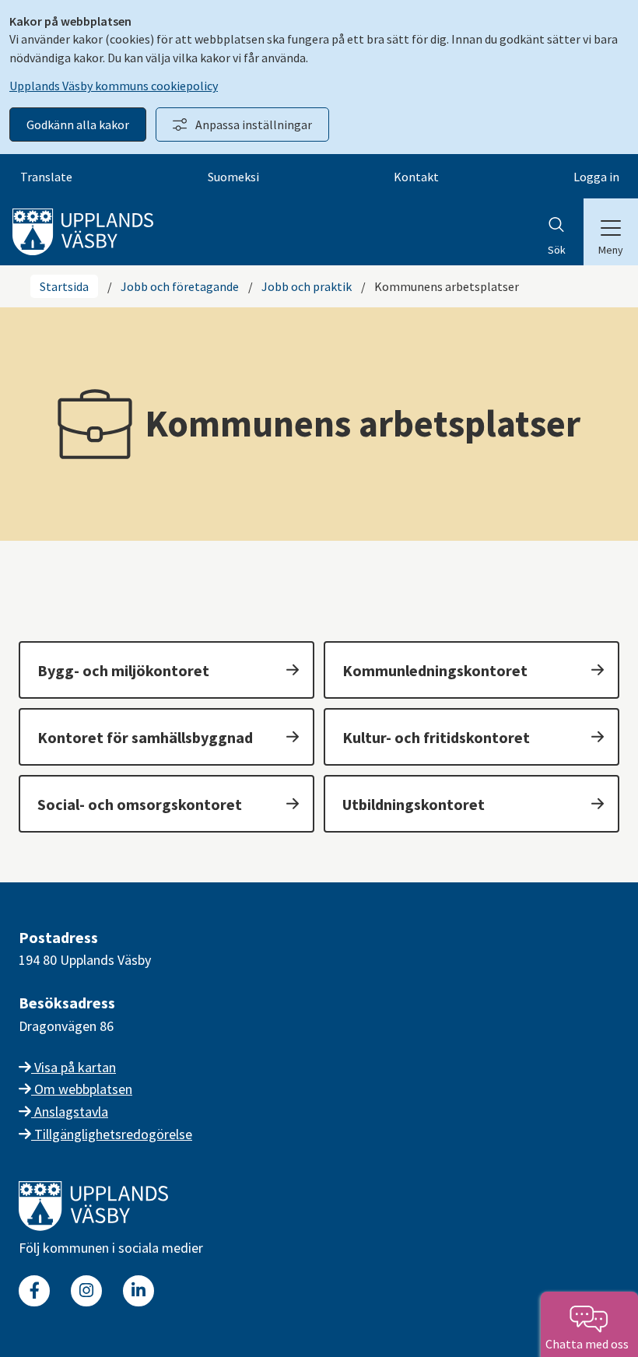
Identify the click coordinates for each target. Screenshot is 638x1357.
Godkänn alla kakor (77, 124)
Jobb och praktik (306, 286)
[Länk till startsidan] (93, 1226)
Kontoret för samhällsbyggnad (145, 737)
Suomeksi (233, 176)
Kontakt (416, 176)
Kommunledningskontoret (435, 670)
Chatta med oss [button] (589, 1344)
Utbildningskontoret (413, 804)
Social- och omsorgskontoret (139, 804)
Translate (46, 176)
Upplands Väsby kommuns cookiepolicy (113, 85)
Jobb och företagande (180, 286)
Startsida (64, 286)
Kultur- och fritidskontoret (436, 737)
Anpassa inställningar (253, 124)
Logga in (596, 176)
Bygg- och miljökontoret (123, 670)
